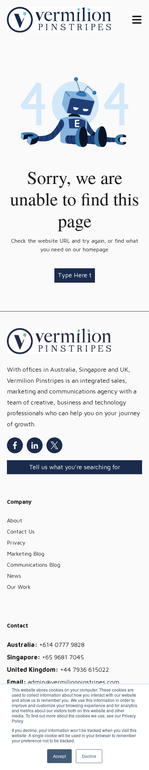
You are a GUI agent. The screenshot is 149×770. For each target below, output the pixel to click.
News (14, 576)
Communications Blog (33, 565)
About (14, 520)
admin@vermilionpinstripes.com (73, 682)
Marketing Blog (25, 553)
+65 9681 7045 (63, 657)
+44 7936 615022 (84, 669)
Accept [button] (59, 756)
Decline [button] (89, 756)
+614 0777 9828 (62, 644)
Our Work (19, 587)
